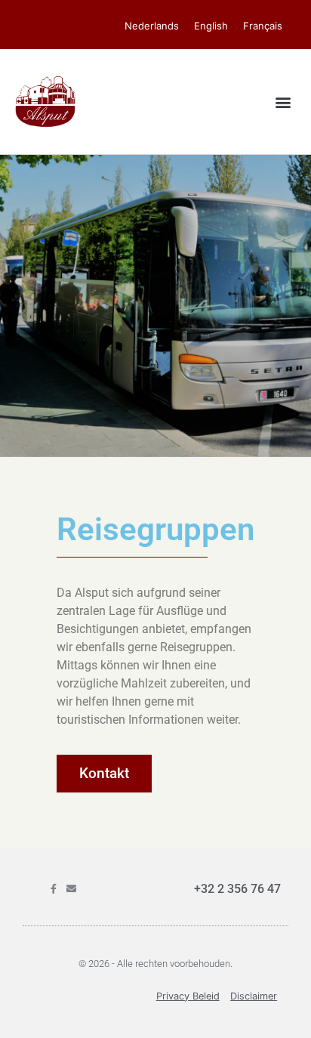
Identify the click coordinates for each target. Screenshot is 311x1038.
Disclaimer (253, 996)
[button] (283, 101)
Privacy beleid (188, 996)
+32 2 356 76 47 (237, 889)
